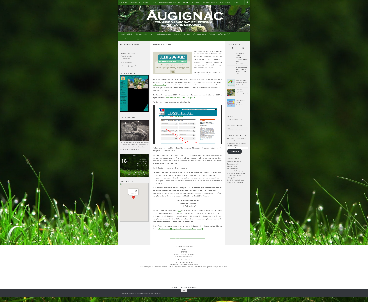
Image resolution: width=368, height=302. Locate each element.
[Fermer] (136, 191)
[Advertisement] (184, 276)
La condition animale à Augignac (131, 39)
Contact (236, 2)
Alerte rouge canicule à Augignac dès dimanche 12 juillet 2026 (242, 57)
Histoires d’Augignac (209, 2)
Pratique (185, 2)
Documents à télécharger (182, 34)
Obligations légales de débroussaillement (242, 92)
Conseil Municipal (126, 34)
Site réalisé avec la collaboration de (184, 298)
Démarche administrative (144, 34)
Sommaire (174, 287)
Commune (122, 2)
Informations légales (199, 34)
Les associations (135, 2)
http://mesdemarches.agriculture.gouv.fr (180, 98)
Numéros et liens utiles (163, 34)
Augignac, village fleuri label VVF (219, 34)
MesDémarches (164, 229)
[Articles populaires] (243, 48)
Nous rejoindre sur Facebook (129, 44)
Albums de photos (226, 2)
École (145, 2)
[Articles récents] (232, 48)
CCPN (152, 2)
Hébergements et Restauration (169, 2)
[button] (133, 197)
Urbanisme (195, 2)
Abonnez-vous (234, 151)
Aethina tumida (159, 85)
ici (179, 210)
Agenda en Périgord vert (189, 287)
